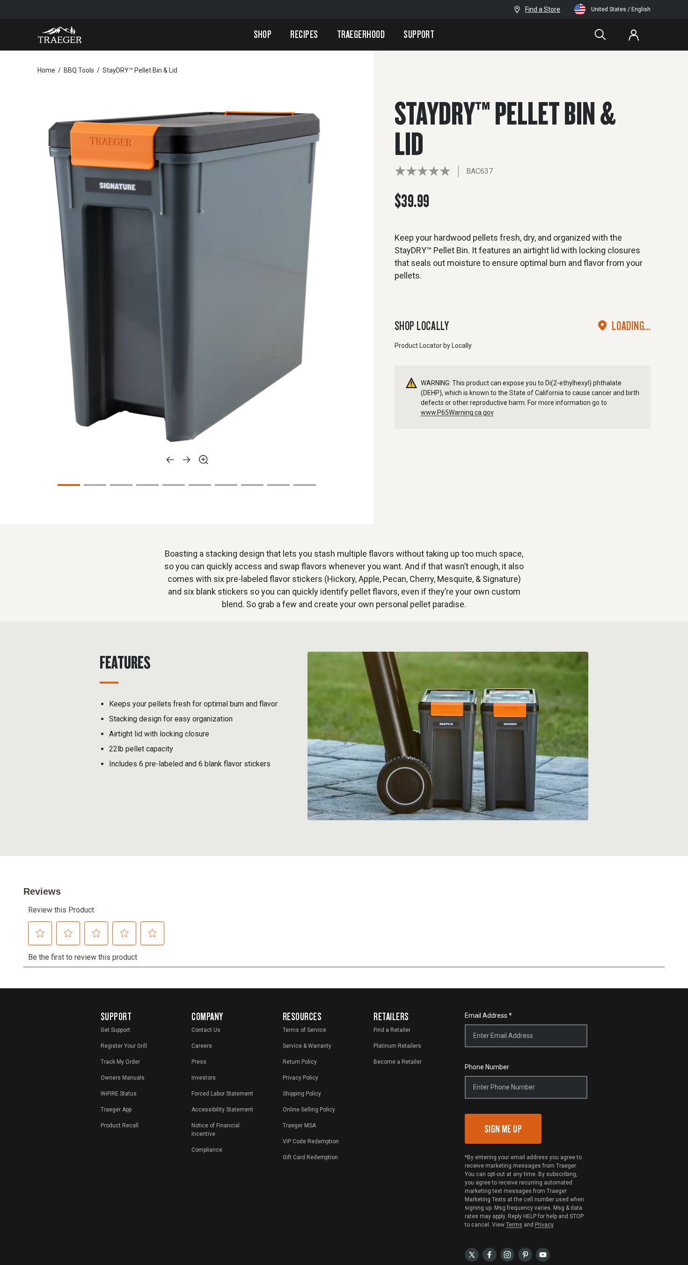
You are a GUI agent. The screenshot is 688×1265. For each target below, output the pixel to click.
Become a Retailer (397, 1062)
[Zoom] (203, 459)
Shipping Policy (302, 1093)
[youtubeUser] (543, 1254)
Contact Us (205, 1030)
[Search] (600, 35)
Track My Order (120, 1062)
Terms (514, 1224)
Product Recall (120, 1125)
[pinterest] (525, 1254)
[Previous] (170, 459)
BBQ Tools (79, 70)
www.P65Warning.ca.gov (457, 412)
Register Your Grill (124, 1046)
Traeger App (116, 1109)
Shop (263, 34)
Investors (203, 1077)
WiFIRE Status (119, 1093)
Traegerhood (361, 34)
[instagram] (507, 1254)
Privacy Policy (300, 1077)
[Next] (186, 459)
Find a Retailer (391, 1030)
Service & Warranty (307, 1046)
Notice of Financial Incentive (215, 1129)
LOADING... (631, 325)
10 (304, 485)
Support (418, 34)
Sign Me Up (503, 1128)
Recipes (304, 34)
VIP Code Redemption (311, 1141)
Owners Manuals (123, 1077)
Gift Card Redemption (310, 1157)
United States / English (621, 9)
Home (46, 70)
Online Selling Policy (309, 1109)
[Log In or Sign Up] (633, 34)
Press (198, 1062)
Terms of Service (304, 1030)
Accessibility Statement (222, 1109)
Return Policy (300, 1062)
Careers (201, 1046)
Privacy (544, 1224)
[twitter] (472, 1254)
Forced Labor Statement (222, 1093)
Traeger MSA (299, 1125)
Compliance (206, 1150)
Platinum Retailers (397, 1046)
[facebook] (490, 1254)
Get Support (115, 1030)
